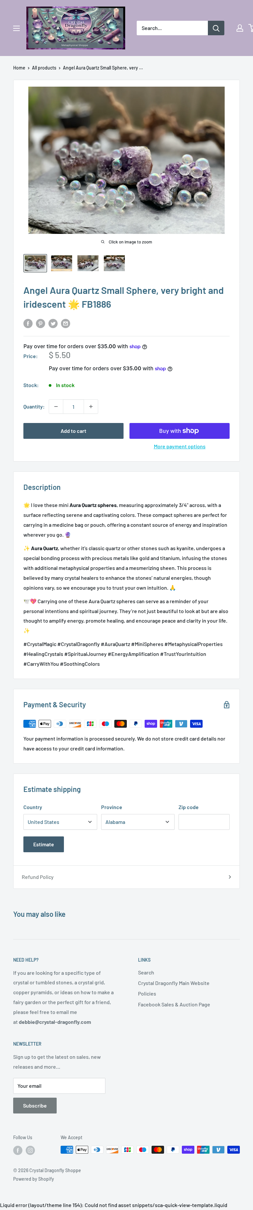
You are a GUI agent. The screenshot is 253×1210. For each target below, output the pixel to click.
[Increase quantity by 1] (91, 406)
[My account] (240, 28)
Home (19, 67)
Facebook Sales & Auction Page (174, 1004)
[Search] (216, 28)
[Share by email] (65, 323)
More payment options (180, 446)
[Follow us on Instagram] (30, 1150)
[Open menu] (16, 28)
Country (32, 807)
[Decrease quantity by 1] (56, 406)
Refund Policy (38, 877)
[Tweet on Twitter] (53, 323)
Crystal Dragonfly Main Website (174, 983)
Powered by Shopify (33, 1179)
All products (44, 67)
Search (146, 972)
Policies (147, 993)
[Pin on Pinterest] (40, 323)
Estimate (43, 844)
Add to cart (73, 431)
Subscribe (35, 1105)
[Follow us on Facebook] (17, 1150)
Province (111, 807)
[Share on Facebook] (28, 323)
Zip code (189, 807)
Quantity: (34, 406)
